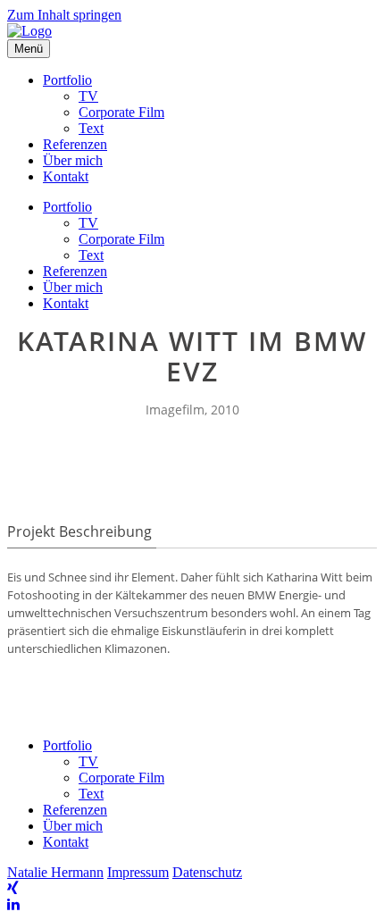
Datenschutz (207, 872)
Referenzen (75, 144)
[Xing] (13, 888)
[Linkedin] (13, 904)
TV (88, 96)
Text (91, 128)
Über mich (73, 160)
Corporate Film (121, 112)
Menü (28, 48)
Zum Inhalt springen (64, 14)
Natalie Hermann (55, 872)
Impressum (138, 872)
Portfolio (67, 80)
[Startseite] (29, 30)
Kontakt (65, 176)
